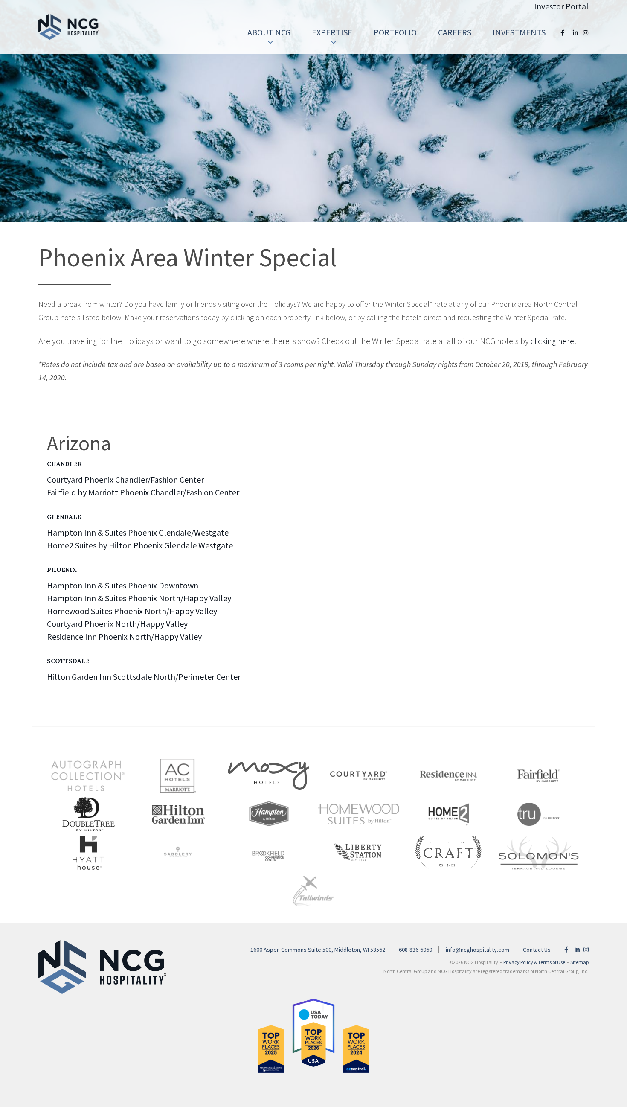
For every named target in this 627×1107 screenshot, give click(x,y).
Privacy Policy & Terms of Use (534, 962)
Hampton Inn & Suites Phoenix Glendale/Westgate (138, 532)
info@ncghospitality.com (477, 949)
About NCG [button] (268, 32)
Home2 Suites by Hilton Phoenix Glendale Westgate (140, 545)
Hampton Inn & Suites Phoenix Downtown (122, 585)
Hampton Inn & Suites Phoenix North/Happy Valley (139, 598)
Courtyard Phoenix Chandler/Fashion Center (125, 479)
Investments (519, 32)
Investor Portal (561, 6)
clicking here (552, 340)
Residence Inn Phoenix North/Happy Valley (124, 636)
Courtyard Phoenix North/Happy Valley (117, 623)
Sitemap (579, 962)
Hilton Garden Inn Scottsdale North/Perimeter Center (144, 676)
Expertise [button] (332, 32)
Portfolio (395, 32)
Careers (454, 32)
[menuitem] (269, 32)
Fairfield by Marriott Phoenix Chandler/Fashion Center (143, 492)
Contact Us (537, 949)
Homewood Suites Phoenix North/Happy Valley (132, 611)
